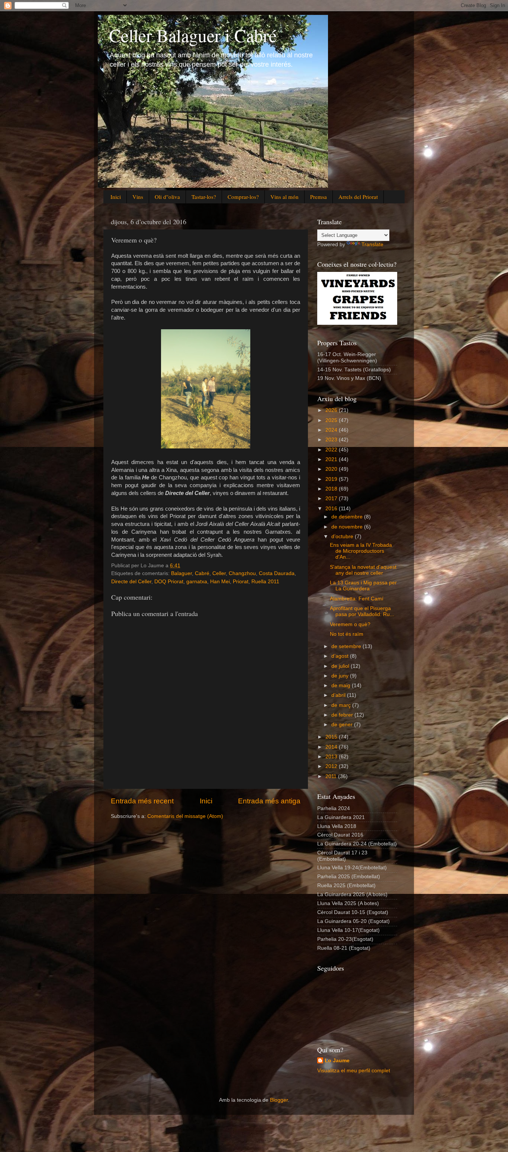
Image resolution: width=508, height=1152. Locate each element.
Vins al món (284, 196)
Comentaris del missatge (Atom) (185, 816)
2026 (332, 410)
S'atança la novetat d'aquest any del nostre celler (363, 570)
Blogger (279, 1100)
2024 (332, 430)
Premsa (318, 196)
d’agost (340, 656)
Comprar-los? (243, 196)
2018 (332, 489)
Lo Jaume (337, 1060)
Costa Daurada (277, 573)
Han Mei (220, 581)
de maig (341, 685)
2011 (331, 776)
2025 (332, 420)
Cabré (202, 573)
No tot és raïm (346, 634)
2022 (332, 450)
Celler (219, 573)
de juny (340, 676)
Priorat (240, 581)
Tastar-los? (204, 196)
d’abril (339, 695)
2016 (332, 508)
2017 (332, 498)
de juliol (341, 666)
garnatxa (196, 581)
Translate (372, 244)
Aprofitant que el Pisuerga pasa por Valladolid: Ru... (362, 611)
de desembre (347, 517)
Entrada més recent (142, 801)
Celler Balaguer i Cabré (193, 35)
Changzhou (242, 573)
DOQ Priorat (168, 581)
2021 (332, 459)
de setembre (347, 646)
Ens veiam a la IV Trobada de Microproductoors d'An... (361, 551)
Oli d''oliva (167, 196)
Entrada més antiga (269, 801)
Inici (115, 196)
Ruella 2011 (265, 581)
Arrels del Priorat (358, 196)
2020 (332, 469)
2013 (332, 756)
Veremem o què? (350, 624)
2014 (332, 747)
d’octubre (343, 536)
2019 (332, 479)
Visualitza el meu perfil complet (353, 1070)
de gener (342, 724)
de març (341, 705)
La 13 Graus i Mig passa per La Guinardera (363, 585)
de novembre (347, 527)
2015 (332, 737)
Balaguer (181, 573)
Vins (137, 196)
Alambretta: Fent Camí (356, 599)
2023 (332, 439)
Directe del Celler (131, 581)
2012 (332, 766)
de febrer (342, 715)
